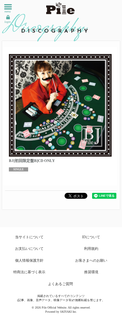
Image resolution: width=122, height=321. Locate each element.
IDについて (91, 237)
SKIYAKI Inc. (68, 311)
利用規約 (91, 249)
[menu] (8, 6)
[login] (8, 17)
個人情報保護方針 (29, 260)
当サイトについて (29, 237)
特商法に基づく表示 (29, 272)
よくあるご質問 (60, 284)
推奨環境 (91, 272)
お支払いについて (29, 249)
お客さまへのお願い (91, 260)
